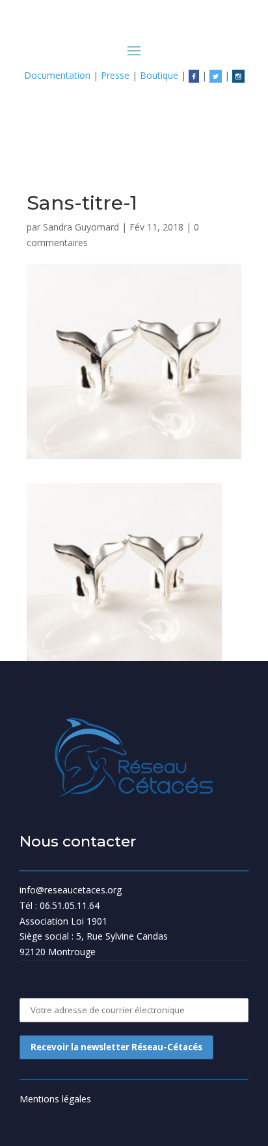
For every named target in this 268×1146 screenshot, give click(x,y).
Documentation (57, 75)
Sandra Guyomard (81, 227)
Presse (115, 75)
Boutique (159, 75)
